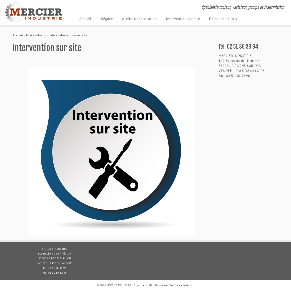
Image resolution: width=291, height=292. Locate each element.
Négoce (106, 18)
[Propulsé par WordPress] (150, 284)
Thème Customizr (184, 285)
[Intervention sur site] (111, 151)
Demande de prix (223, 18)
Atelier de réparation (139, 18)
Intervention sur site (183, 18)
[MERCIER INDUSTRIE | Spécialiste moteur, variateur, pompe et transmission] (33, 12)
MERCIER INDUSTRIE (119, 285)
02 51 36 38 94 (57, 268)
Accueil (85, 18)
